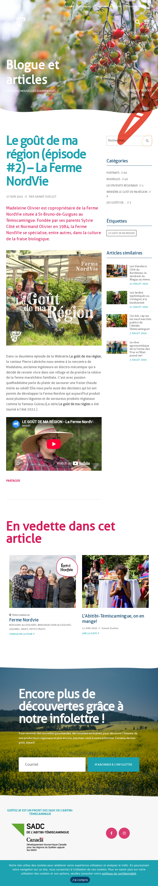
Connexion (14, 6)
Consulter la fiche (21, 634)
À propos (84, 6)
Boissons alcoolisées (23, 624)
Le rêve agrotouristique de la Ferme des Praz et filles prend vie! (140, 349)
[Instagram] (124, 833)
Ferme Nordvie (23, 619)
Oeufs (24, 629)
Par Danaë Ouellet (42, 196)
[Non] (153, 873)
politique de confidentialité (119, 873)
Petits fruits (37, 629)
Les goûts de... (116, 202)
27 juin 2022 (14, 196)
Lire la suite (89, 633)
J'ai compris (80, 879)
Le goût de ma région (121, 233)
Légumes (14, 629)
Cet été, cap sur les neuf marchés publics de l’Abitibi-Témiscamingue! (140, 322)
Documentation (136, 6)
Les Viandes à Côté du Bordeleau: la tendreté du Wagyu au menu (140, 273)
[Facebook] (111, 833)
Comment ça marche (108, 6)
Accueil (69, 6)
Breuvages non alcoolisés (54, 624)
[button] (146, 22)
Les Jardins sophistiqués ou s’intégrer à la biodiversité (139, 297)
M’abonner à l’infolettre (113, 764)
